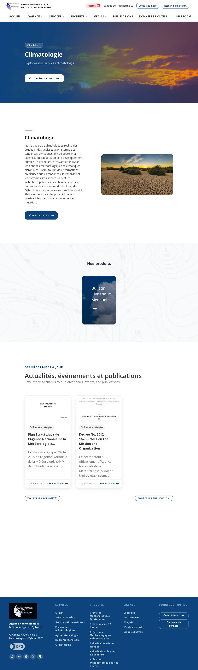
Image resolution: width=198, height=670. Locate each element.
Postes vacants (133, 627)
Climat (59, 612)
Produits (77, 16)
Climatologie (63, 644)
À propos (129, 612)
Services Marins (65, 617)
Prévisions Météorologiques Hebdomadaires (100, 635)
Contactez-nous (148, 5)
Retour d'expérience (175, 5)
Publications (123, 16)
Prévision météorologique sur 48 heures (104, 663)
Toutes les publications (154, 498)
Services (55, 16)
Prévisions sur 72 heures (100, 626)
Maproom (183, 16)
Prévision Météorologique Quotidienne (100, 616)
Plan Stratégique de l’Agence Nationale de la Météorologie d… (47, 439)
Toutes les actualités (42, 498)
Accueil (14, 16)
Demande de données (174, 624)
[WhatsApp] (12, 657)
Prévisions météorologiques (66, 629)
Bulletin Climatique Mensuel (102, 645)
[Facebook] (26, 657)
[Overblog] (40, 657)
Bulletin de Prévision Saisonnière (102, 653)
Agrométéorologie (66, 635)
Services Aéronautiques (70, 622)
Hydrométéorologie (67, 640)
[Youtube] (19, 657)
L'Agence (33, 16)
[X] (33, 657)
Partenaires (131, 617)
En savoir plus (56, 483)
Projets (128, 622)
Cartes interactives (173, 615)
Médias (99, 16)
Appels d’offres (133, 632)
